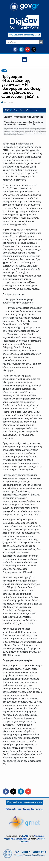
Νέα (4, 71)
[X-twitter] (33, 49)
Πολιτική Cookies (13, 809)
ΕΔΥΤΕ (25, 836)
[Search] (41, 42)
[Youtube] (27, 49)
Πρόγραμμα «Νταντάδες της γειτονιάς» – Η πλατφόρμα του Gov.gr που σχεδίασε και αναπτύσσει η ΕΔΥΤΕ (21, 86)
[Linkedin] (21, 49)
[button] (24, 59)
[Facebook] (15, 49)
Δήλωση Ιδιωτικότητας (33, 809)
